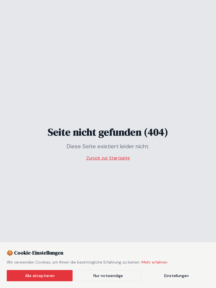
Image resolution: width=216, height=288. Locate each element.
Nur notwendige (108, 275)
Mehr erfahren (154, 262)
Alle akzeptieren (40, 275)
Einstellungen (176, 275)
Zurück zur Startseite (108, 158)
